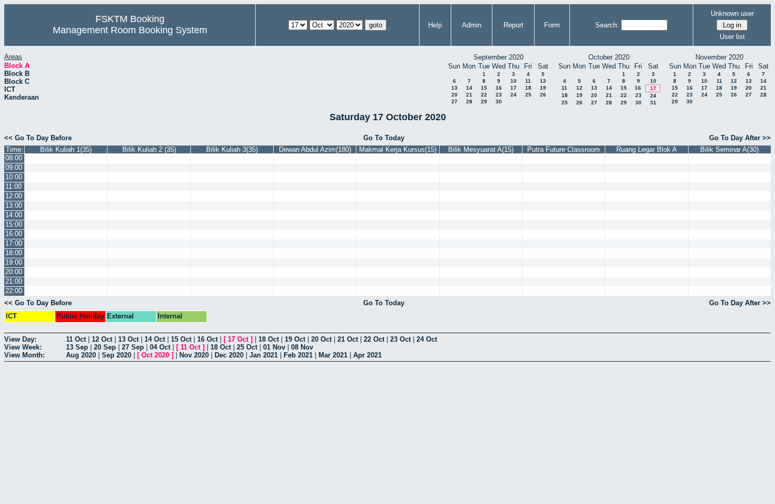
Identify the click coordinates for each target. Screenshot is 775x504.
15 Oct (181, 339)
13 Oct (128, 339)
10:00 (13, 177)
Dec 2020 (229, 355)
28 (469, 101)
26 (543, 95)
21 (469, 95)
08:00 (13, 158)
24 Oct (426, 339)
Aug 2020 (81, 355)
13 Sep (77, 347)
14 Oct (154, 339)
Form (552, 25)
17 (513, 88)
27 (454, 101)
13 (454, 88)
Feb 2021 (298, 355)
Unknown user (732, 13)
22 (484, 95)
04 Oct (160, 347)
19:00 (13, 262)
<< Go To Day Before (38, 138)
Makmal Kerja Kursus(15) (398, 149)
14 (469, 88)
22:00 (13, 291)
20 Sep (105, 347)
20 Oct (321, 339)
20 (454, 95)
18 (528, 88)
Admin (471, 25)
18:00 (13, 253)
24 (513, 95)
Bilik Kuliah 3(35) (232, 149)
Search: (607, 25)
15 (484, 88)
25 (528, 95)
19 (543, 88)
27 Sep (133, 347)
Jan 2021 (263, 355)
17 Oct (238, 339)
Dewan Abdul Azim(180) (315, 149)
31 (653, 102)
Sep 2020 (116, 355)
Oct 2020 (155, 355)
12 (543, 81)
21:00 (13, 281)
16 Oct (207, 339)
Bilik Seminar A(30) (729, 149)
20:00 (13, 272)
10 (513, 81)
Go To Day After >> (740, 138)
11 (528, 81)
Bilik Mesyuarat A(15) (481, 149)
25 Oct (247, 347)
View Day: (20, 339)
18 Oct (268, 339)
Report (513, 25)
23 (499, 95)
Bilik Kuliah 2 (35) (149, 149)
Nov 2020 (194, 355)
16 (499, 88)
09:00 (13, 167)
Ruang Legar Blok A (646, 149)
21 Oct (347, 339)
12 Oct (102, 339)
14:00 (13, 215)
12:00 (13, 196)
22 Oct (374, 339)
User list (732, 37)
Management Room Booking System (130, 30)
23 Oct (400, 339)
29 (484, 101)
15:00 (13, 224)
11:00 (13, 186)
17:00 (13, 243)
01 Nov (274, 347)
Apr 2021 (367, 355)
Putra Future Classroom (563, 149)
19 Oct (295, 339)
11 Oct (76, 339)
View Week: (23, 347)
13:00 (13, 205)
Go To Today (383, 138)
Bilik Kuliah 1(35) (66, 149)
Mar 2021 (332, 355)
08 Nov (302, 347)
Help (435, 25)
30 (499, 101)
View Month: (24, 355)
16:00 (13, 234)
